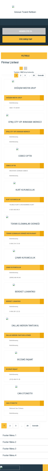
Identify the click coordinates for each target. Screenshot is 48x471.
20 (34, 75)
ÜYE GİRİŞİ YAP (25, 39)
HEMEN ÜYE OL (25, 31)
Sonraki (41, 75)
